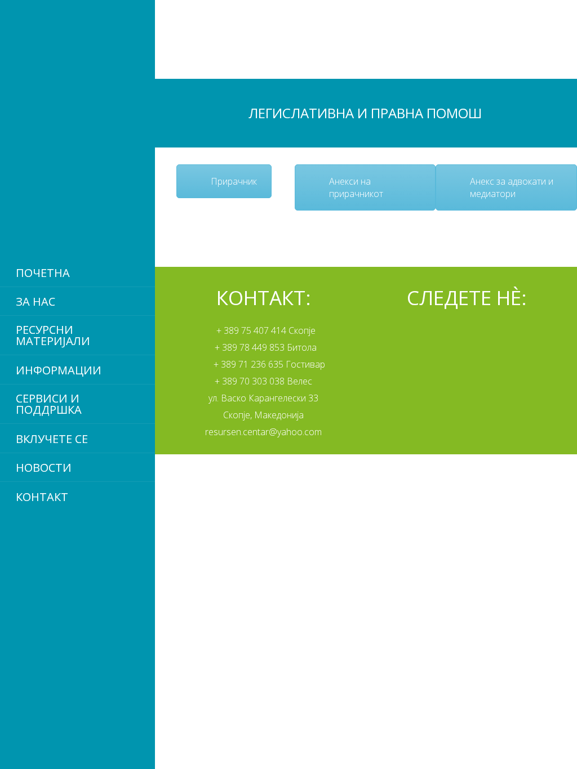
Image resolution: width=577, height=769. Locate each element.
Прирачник (234, 181)
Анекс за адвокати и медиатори (511, 187)
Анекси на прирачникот (356, 187)
